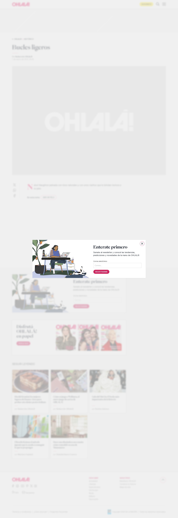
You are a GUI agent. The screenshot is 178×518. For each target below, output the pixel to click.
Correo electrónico (100, 261)
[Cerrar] (142, 243)
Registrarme (101, 272)
